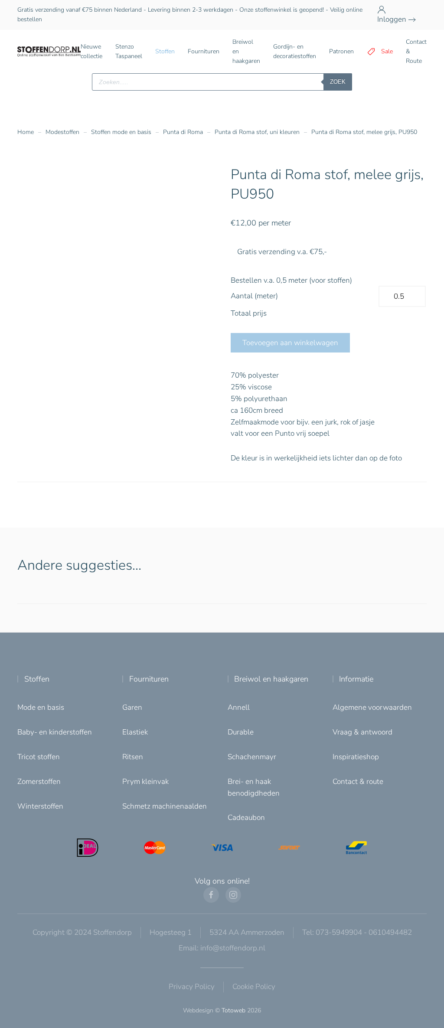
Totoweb (233, 1010)
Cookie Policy (253, 987)
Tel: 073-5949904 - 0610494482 (357, 932)
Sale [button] (387, 51)
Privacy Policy (192, 987)
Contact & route (358, 782)
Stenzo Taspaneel (128, 51)
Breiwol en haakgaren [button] (246, 51)
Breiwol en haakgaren (271, 679)
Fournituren (149, 679)
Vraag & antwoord (362, 732)
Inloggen (391, 19)
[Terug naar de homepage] (49, 51)
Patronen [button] (341, 51)
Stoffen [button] (165, 51)
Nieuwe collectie (91, 51)
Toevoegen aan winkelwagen (290, 343)
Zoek (338, 81)
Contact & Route (416, 51)
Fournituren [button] (203, 51)
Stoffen (36, 679)
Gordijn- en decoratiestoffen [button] (294, 51)
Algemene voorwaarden (372, 707)
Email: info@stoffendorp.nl (222, 948)
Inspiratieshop (356, 757)
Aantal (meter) (254, 296)
